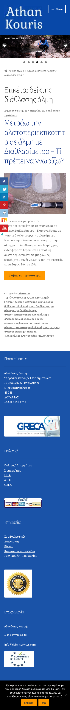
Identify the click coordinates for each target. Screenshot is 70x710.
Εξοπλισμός (42, 297)
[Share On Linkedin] (4, 197)
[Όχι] (65, 695)
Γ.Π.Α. (7, 475)
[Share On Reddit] (4, 213)
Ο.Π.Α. (8, 485)
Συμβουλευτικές (14, 536)
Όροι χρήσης (12, 470)
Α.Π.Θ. (8, 480)
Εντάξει (28, 702)
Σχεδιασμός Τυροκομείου (20, 556)
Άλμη (32, 297)
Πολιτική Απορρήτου (18, 465)
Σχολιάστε (10, 115)
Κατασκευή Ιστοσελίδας (19, 551)
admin (56, 110)
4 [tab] (37, 62)
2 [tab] (29, 62)
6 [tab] (46, 62)
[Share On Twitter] (4, 189)
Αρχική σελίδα (16, 70)
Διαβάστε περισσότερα (24, 275)
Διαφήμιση (11, 541)
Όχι (44, 702)
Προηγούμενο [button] (4, 45)
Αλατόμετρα (20, 297)
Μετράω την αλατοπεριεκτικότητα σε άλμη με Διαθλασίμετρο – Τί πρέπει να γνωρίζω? (34, 141)
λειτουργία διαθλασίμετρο (38, 335)
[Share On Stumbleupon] (4, 221)
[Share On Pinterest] (4, 205)
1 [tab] (24, 62)
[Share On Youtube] (4, 228)
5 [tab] (42, 62)
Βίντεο (8, 546)
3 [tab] (33, 62)
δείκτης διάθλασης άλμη (29, 302)
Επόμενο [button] (65, 45)
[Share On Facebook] (4, 181)
